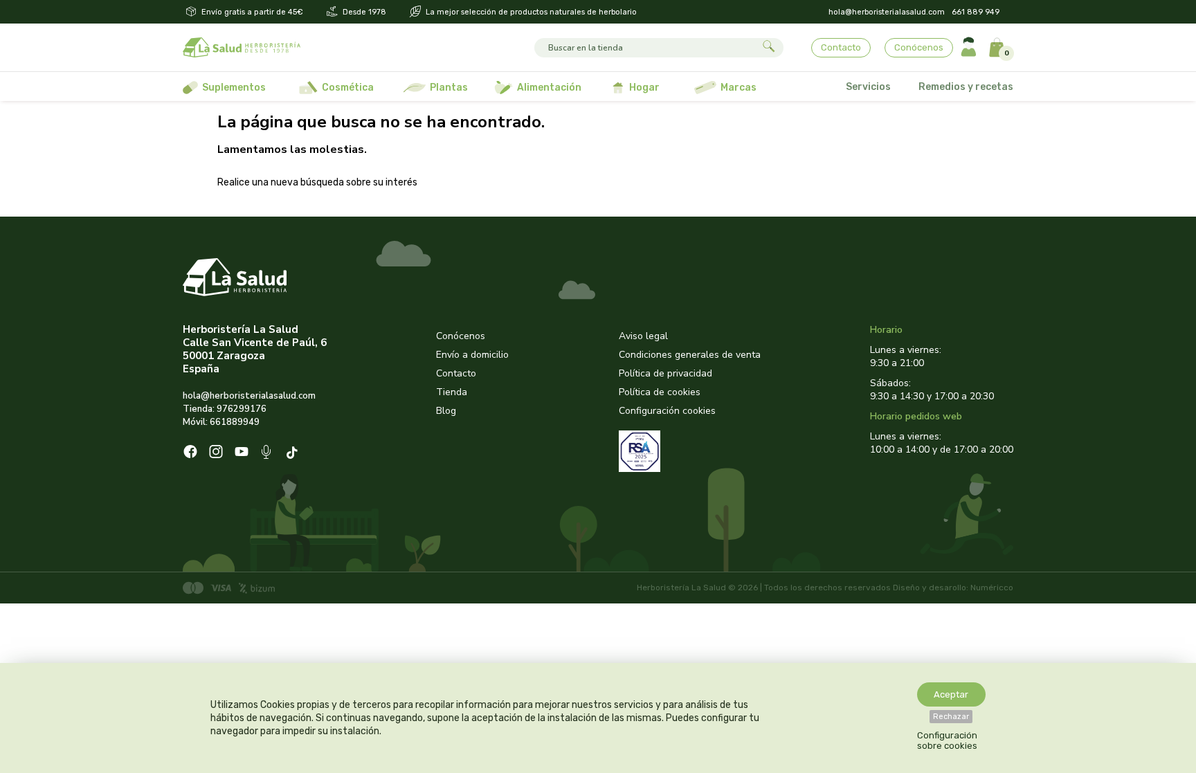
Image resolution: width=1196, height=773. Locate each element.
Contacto (841, 47)
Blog (446, 410)
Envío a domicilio (472, 354)
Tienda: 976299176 (224, 409)
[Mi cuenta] (968, 47)
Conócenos (918, 47)
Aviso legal (643, 336)
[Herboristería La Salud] (241, 47)
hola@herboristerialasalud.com (886, 12)
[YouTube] (241, 453)
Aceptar (951, 694)
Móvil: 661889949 (221, 422)
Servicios (868, 87)
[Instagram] (216, 453)
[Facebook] (190, 453)
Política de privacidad (665, 373)
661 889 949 (975, 12)
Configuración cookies (667, 411)
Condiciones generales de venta (690, 354)
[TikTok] (294, 453)
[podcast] (267, 453)
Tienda (451, 392)
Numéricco (991, 587)
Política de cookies (659, 392)
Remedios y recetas (965, 87)
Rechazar (951, 716)
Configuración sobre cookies (947, 740)
